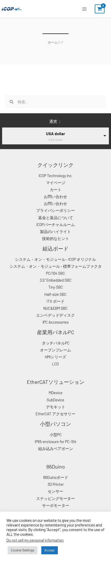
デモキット (55, 406)
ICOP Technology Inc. (56, 175)
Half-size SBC (55, 294)
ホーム (53, 42)
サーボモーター (55, 505)
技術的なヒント (55, 238)
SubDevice (55, 399)
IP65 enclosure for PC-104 (55, 441)
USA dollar (55, 133)
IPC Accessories (56, 322)
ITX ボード (56, 301)
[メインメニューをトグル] (84, 9)
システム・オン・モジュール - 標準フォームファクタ (56, 266)
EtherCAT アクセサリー (55, 413)
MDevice (55, 392)
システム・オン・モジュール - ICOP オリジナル (55, 259)
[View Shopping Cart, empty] (100, 9)
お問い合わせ (55, 196)
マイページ (55, 182)
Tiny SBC (55, 287)
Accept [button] (49, 550)
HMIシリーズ (55, 357)
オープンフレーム (55, 350)
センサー (55, 491)
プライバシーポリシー (55, 210)
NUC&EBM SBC (55, 308)
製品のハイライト (55, 231)
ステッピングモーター (55, 498)
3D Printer (55, 484)
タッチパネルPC (55, 343)
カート (55, 189)
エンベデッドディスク (55, 315)
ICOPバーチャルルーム (55, 224)
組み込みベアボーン (55, 448)
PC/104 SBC (55, 273)
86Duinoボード (55, 477)
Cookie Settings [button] (22, 550)
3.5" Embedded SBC (56, 280)
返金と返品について (55, 217)
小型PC (56, 434)
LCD (55, 363)
